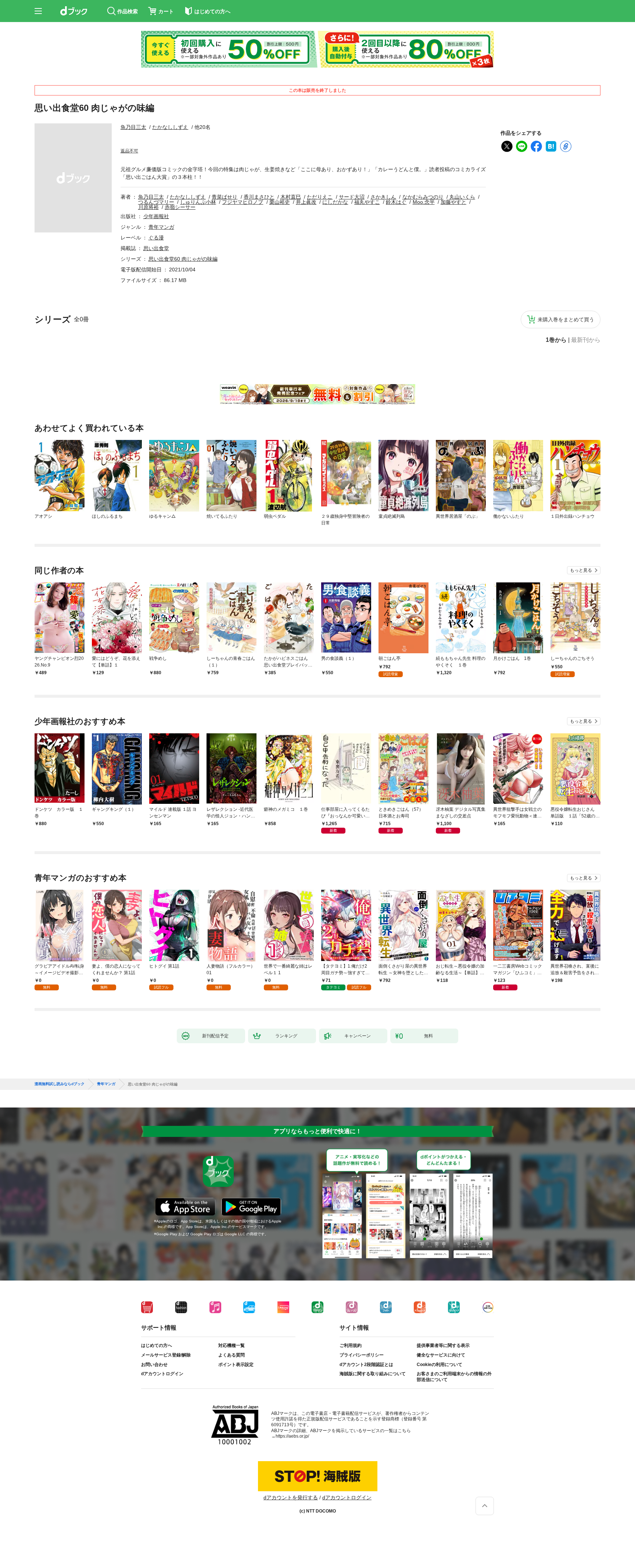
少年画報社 (156, 216)
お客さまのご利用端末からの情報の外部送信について (454, 1376)
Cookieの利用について (439, 1364)
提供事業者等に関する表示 (443, 1345)
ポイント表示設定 (236, 1364)
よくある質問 (231, 1355)
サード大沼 (352, 197)
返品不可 (129, 150)
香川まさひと (259, 197)
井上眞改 (306, 202)
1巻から (556, 340)
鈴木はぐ (396, 202)
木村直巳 (290, 197)
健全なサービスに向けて (441, 1355)
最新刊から (585, 340)
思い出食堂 (156, 248)
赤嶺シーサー (180, 207)
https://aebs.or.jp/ (292, 1436)
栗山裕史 (279, 202)
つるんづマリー (156, 202)
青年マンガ (161, 227)
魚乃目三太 (133, 127)
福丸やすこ (367, 202)
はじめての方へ (156, 1345)
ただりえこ (320, 197)
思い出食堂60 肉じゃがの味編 (183, 259)
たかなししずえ (170, 127)
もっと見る (581, 570)
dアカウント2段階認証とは (366, 1364)
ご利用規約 (351, 1345)
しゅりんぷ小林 (198, 202)
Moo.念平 (424, 202)
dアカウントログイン (162, 1373)
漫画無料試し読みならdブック (60, 1084)
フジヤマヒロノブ (242, 202)
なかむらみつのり (423, 197)
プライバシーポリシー (362, 1355)
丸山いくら (462, 197)
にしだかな (335, 202)
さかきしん (383, 197)
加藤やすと (453, 202)
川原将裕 (148, 207)
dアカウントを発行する (290, 1497)
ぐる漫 (156, 238)
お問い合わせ (154, 1364)
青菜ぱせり (224, 197)
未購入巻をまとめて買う (566, 319)
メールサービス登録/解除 (166, 1355)
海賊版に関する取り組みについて (373, 1373)
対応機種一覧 (231, 1345)
